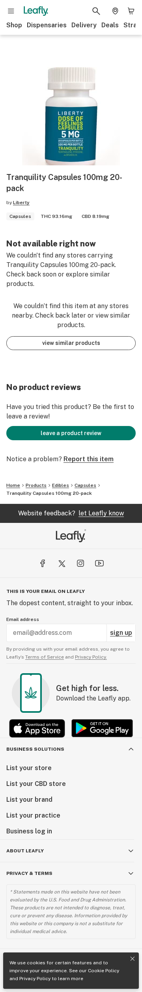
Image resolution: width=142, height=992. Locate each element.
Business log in (29, 831)
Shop (14, 25)
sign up (121, 632)
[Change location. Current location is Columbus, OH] (115, 11)
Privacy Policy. (91, 657)
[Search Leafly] (96, 11)
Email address (22, 619)
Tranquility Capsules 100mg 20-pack (49, 493)
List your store (29, 768)
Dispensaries (47, 25)
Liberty (21, 202)
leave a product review (71, 433)
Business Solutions (35, 749)
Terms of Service (44, 657)
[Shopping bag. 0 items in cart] (131, 11)
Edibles (60, 485)
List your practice (33, 815)
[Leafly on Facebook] (42, 563)
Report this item (89, 459)
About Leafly (25, 851)
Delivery (84, 25)
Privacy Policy (34, 978)
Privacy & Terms (29, 873)
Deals (110, 25)
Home (13, 485)
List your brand (29, 799)
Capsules (85, 485)
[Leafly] (36, 11)
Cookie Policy (103, 970)
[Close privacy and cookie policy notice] (132, 959)
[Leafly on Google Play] (102, 728)
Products (36, 485)
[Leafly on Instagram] (80, 563)
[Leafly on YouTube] (99, 563)
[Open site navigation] (11, 11)
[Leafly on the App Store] (37, 728)
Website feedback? (71, 513)
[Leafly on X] (61, 563)
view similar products (71, 343)
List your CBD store (36, 784)
